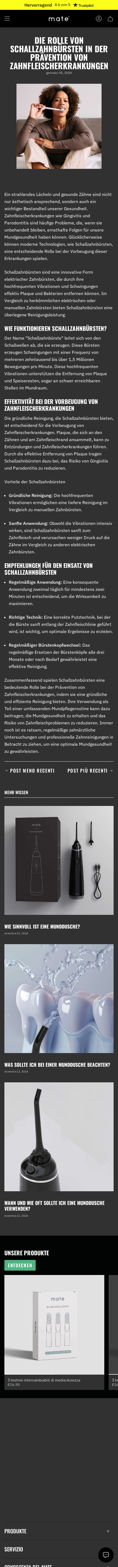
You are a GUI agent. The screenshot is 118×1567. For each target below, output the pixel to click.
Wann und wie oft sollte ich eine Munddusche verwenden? (54, 1205)
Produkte (15, 1531)
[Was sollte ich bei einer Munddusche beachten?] (59, 998)
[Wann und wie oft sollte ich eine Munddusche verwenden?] (59, 1136)
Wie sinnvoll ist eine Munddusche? (42, 926)
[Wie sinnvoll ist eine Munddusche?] (59, 860)
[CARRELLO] (110, 18)
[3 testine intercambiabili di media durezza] (54, 1325)
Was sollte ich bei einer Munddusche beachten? (57, 1064)
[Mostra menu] (7, 18)
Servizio (13, 1549)
